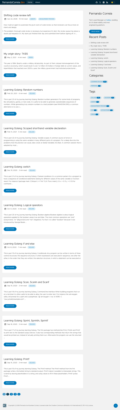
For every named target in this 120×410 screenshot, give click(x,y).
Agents (32, 19)
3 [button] (15, 394)
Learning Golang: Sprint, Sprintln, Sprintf (26, 321)
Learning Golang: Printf (16, 359)
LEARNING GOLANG (98, 81)
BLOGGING (109, 97)
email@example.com (15, 299)
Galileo (108, 20)
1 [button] (7, 394)
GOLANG (95, 97)
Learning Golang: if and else (19, 244)
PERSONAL (95, 85)
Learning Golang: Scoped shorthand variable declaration (35, 128)
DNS (93, 110)
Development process (46, 19)
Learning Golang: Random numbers (23, 90)
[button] (4, 394)
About (37, 2)
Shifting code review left (17, 15)
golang (32, 93)
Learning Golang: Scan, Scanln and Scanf (26, 282)
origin (31, 57)
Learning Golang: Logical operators (23, 205)
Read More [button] (95, 31)
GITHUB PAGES (106, 110)
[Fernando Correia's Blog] (14, 2)
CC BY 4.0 (84, 405)
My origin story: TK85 (16, 54)
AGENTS (94, 102)
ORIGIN (94, 114)
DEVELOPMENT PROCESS (99, 106)
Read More (10, 39)
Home (30, 2)
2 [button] (11, 394)
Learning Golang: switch (17, 167)
